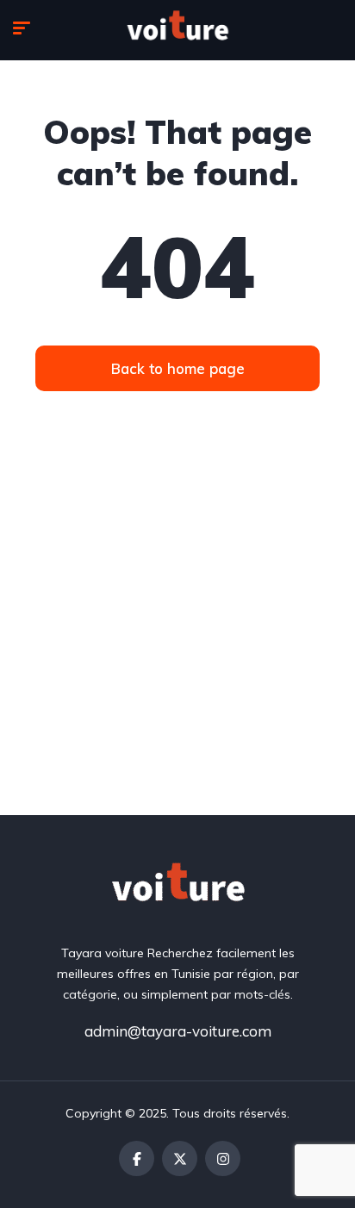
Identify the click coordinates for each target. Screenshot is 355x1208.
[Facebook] (136, 1158)
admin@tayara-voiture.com (177, 1031)
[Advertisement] (177, 628)
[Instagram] (222, 1158)
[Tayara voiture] (177, 30)
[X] (179, 1158)
